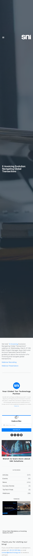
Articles (5, 475)
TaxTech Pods (8, 490)
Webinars (6, 493)
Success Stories (8, 486)
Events (5, 479)
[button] (3, 37)
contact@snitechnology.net (11, 552)
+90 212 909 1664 (14, 550)
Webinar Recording (9, 362)
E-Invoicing (13, 344)
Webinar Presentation (10, 366)
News (5, 482)
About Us (16, 406)
